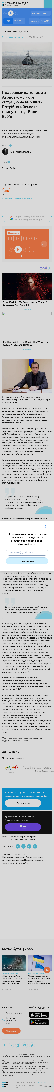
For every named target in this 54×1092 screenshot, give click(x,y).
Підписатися (27, 560)
